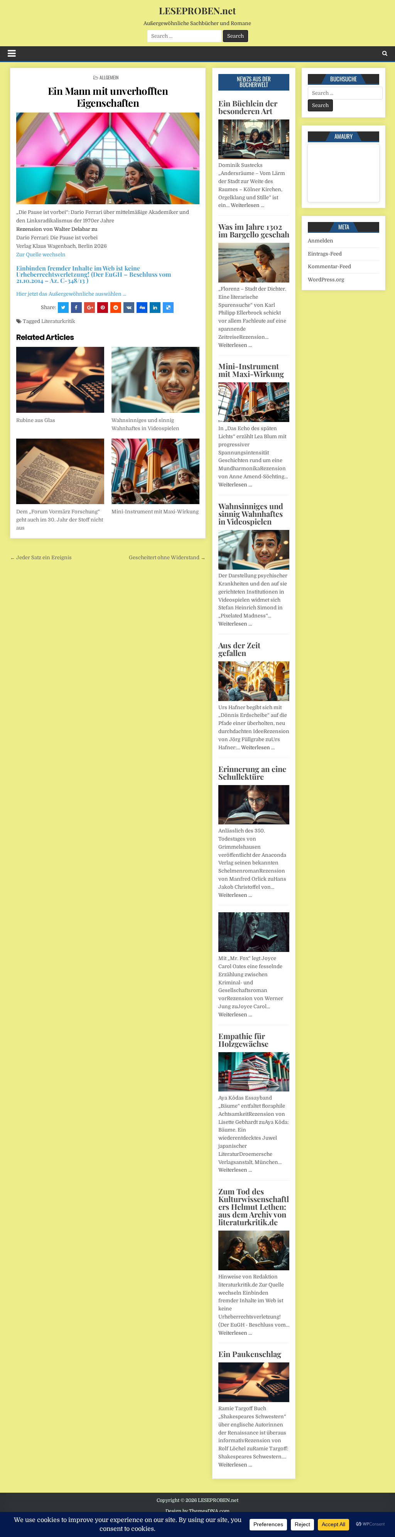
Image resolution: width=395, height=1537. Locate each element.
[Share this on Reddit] (115, 307)
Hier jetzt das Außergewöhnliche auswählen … (71, 294)
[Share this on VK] (128, 307)
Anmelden (320, 241)
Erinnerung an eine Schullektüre (252, 772)
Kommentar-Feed (329, 266)
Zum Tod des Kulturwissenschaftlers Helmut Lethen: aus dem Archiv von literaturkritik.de (253, 1206)
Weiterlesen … (247, 205)
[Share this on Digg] (142, 307)
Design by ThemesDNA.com (197, 1511)
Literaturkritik (58, 321)
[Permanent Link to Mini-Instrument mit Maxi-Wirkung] (155, 471)
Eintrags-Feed (325, 254)
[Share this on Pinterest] (102, 307)
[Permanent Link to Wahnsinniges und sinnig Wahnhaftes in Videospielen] (155, 380)
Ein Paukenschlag (249, 1354)
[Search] (384, 53)
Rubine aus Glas (35, 420)
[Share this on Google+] (89, 307)
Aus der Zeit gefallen (239, 649)
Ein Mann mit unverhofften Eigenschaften (108, 96)
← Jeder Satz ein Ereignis (41, 557)
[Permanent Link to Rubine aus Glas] (60, 380)
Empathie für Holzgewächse (243, 1040)
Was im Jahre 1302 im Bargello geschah (253, 230)
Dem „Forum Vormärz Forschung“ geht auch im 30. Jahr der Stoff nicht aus (59, 520)
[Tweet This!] (63, 307)
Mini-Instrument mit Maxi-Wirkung (155, 512)
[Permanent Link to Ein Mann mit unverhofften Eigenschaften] (107, 158)
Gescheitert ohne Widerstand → (167, 557)
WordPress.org (326, 280)
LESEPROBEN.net (197, 10)
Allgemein (109, 77)
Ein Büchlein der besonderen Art (247, 107)
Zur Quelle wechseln (41, 254)
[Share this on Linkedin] (155, 307)
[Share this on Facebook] (76, 307)
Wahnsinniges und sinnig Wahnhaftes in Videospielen (250, 513)
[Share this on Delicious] (168, 307)
